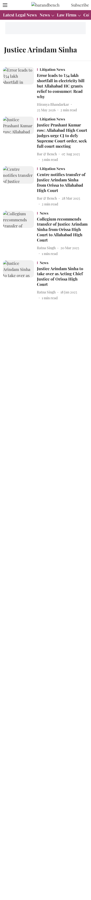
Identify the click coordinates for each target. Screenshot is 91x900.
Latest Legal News (20, 14)
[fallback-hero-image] (20, 90)
